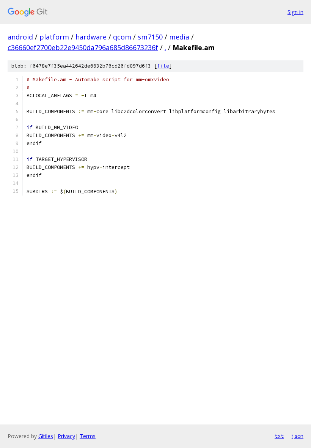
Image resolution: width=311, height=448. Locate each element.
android (20, 36)
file (163, 66)
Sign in (295, 12)
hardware (91, 36)
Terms (88, 436)
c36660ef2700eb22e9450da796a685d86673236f (83, 47)
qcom (122, 36)
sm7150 (150, 36)
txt (279, 435)
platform (54, 36)
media (179, 36)
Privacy (66, 436)
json (297, 435)
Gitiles (45, 436)
